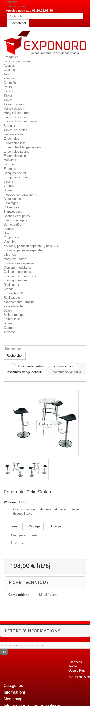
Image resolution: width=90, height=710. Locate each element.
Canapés (10, 83)
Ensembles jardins (16, 151)
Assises (9, 65)
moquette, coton (15, 259)
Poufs (8, 87)
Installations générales (19, 263)
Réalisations (12, 284)
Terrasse (10, 332)
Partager (34, 526)
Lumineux (10, 164)
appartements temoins (19, 302)
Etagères (10, 168)
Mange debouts (14, 108)
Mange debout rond (17, 113)
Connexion (11, 2)
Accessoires (12, 199)
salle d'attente (13, 306)
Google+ (56, 526)
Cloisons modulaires (18, 267)
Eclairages (11, 203)
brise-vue (10, 254)
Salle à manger (14, 315)
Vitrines (9, 186)
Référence (11, 502)
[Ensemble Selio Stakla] (14, 469)
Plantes (9, 229)
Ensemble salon (15, 156)
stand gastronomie (16, 280)
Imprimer (17, 542)
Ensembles (11, 138)
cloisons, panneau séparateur (24, 250)
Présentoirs (11, 207)
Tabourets (10, 74)
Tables (8, 95)
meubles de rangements (20, 194)
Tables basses (14, 104)
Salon (8, 310)
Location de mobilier (17, 61)
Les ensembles (14, 134)
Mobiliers (10, 160)
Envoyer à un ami (24, 535)
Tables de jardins (15, 130)
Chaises (9, 70)
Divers (8, 233)
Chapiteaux (11, 237)
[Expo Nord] (45, 43)
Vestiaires (10, 242)
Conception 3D (14, 293)
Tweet (13, 526)
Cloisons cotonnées (17, 272)
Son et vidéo (12, 224)
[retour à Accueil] (8, 366)
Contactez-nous (14, 6)
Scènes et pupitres (17, 216)
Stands (8, 289)
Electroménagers (15, 220)
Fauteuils (10, 78)
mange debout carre (17, 117)
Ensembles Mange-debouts (23, 147)
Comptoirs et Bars (16, 177)
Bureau (8, 323)
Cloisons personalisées (20, 276)
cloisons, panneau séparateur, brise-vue (31, 246)
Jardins (9, 91)
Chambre (10, 327)
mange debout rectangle (20, 121)
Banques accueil (15, 173)
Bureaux (9, 125)
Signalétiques (13, 211)
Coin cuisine (12, 319)
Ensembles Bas (15, 143)
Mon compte (15, 699)
